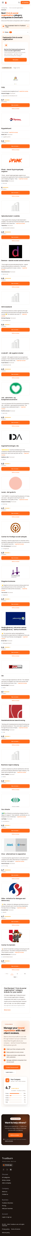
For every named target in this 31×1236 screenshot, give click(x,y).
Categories (4, 8)
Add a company (6, 1183)
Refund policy (6, 1232)
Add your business (7, 1208)
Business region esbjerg (10, 765)
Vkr (2, 676)
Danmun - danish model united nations (15, 260)
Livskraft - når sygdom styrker (12, 353)
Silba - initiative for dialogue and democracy (13, 899)
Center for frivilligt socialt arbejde (14, 537)
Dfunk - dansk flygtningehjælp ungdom (12, 170)
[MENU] (2, 2)
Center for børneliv (8, 945)
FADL (3, 87)
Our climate (5, 809)
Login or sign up (6, 1217)
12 (24, 973)
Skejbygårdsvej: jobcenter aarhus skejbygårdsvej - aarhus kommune (13, 628)
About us (4, 1191)
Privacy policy (6, 1229)
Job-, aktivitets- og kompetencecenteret (9, 398)
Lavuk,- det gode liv (8, 492)
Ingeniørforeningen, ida (10, 446)
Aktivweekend (6, 307)
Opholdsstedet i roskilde (10, 216)
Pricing (4, 1205)
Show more (7, 1010)
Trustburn (7, 1158)
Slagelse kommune (8, 581)
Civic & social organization (16, 8)
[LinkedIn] (10, 1169)
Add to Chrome (9, 1141)
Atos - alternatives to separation (13, 854)
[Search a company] (19, 2)
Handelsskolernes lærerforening (13, 720)
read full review (23, 91)
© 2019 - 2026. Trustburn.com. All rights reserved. (13, 1224)
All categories (6, 1177)
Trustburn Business (7, 1203)
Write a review (15, 108)
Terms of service (15, 1229)
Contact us (5, 1194)
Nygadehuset (6, 128)
